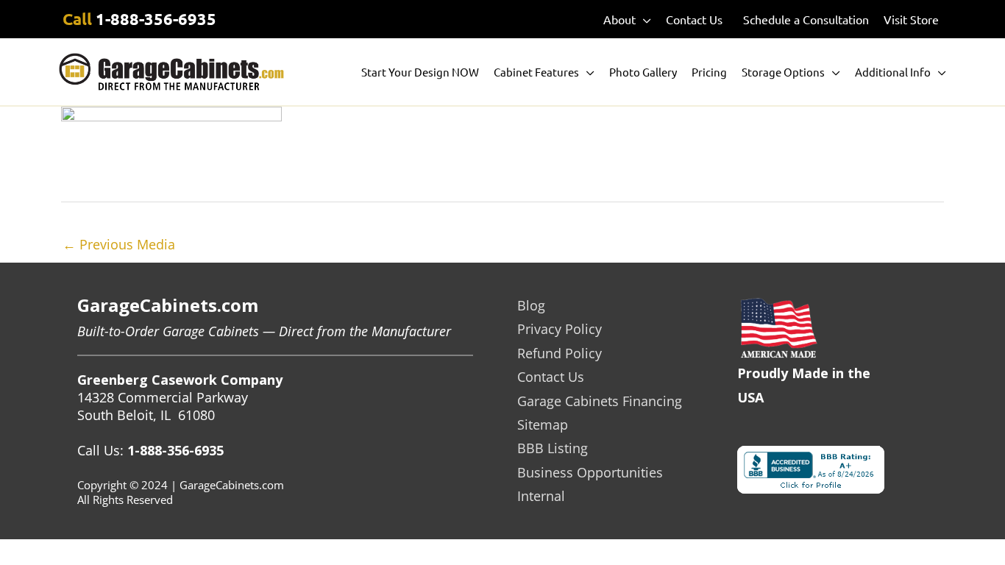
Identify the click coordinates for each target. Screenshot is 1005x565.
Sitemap (542, 424)
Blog (531, 305)
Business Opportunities (590, 472)
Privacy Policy (559, 329)
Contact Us (550, 376)
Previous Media (119, 244)
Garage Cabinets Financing (599, 401)
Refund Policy (559, 353)
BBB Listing (552, 448)
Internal (541, 496)
